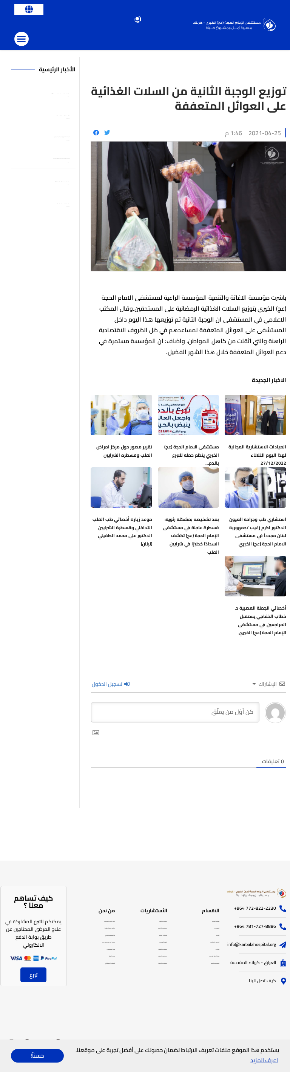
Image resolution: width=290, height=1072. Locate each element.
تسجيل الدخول (107, 684)
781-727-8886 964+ (255, 926)
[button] (29, 9)
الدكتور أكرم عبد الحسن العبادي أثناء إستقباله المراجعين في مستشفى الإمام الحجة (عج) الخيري (62, 181)
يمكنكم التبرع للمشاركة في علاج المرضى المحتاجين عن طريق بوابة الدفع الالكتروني (33, 933)
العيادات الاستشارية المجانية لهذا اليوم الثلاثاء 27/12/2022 (257, 454)
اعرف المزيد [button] (264, 1060)
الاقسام (210, 910)
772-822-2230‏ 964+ (255, 908)
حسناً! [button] (37, 1055)
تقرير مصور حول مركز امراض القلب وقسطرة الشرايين (124, 450)
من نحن (107, 910)
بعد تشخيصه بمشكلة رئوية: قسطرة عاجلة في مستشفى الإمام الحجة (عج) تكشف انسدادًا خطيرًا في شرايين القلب (191, 535)
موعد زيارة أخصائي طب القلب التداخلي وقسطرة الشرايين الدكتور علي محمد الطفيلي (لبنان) (122, 531)
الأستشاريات (153, 910)
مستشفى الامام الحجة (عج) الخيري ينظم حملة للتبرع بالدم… (191, 454)
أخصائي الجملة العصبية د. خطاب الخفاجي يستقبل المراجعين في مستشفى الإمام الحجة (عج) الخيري (260, 620)
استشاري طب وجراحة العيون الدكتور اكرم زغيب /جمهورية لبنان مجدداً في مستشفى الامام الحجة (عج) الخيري (257, 531)
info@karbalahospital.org (251, 944)
